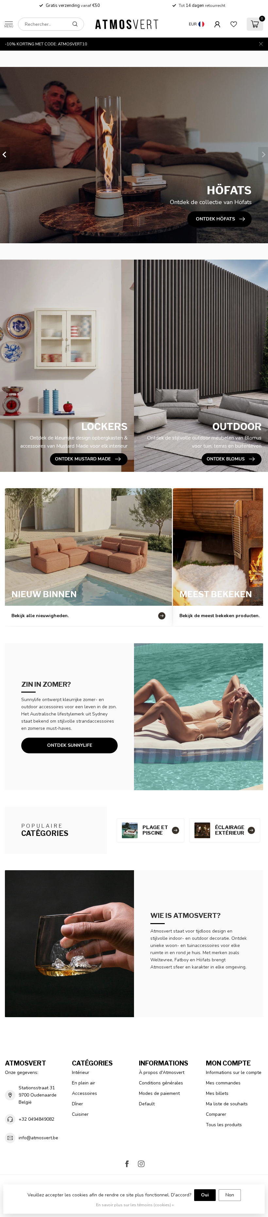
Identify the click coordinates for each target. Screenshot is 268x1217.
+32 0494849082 (36, 1119)
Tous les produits (224, 1125)
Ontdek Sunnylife (69, 745)
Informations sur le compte (233, 1072)
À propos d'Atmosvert (161, 1072)
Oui (205, 1195)
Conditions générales (161, 1083)
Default (147, 1104)
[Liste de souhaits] (233, 24)
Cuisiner (80, 1114)
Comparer (216, 1114)
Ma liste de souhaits (227, 1104)
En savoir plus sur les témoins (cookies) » (135, 1205)
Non (230, 1195)
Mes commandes (223, 1083)
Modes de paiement (159, 1093)
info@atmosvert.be (38, 1138)
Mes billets (217, 1093)
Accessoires (84, 1093)
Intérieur (80, 1072)
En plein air (83, 1083)
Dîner (77, 1104)
